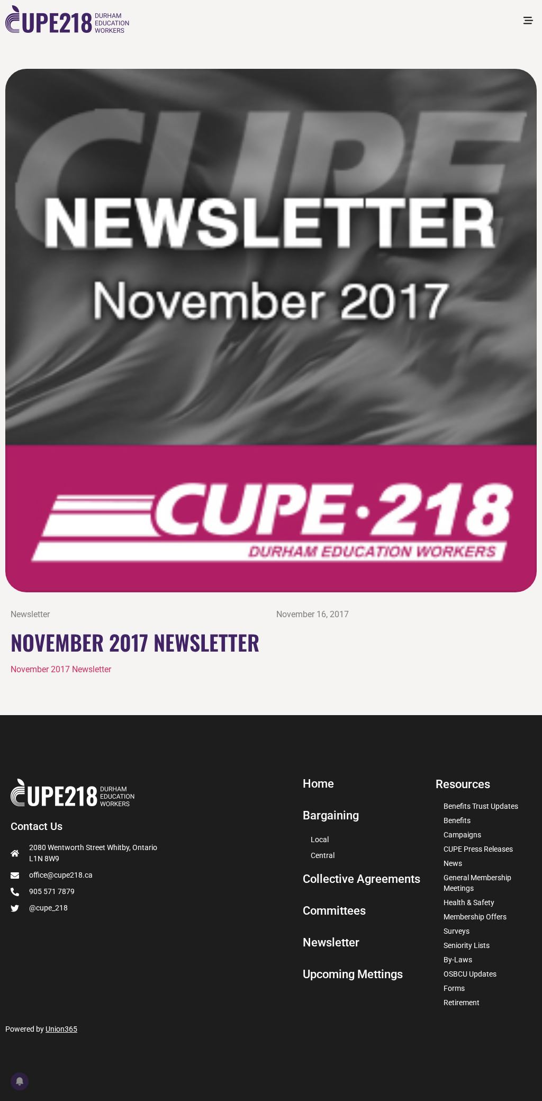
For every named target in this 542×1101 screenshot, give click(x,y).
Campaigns (462, 835)
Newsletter (30, 614)
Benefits (457, 820)
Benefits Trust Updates (481, 806)
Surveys (456, 931)
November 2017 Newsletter (61, 669)
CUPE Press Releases (478, 849)
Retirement (462, 1002)
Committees (334, 911)
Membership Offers (475, 917)
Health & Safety (469, 902)
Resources (463, 784)
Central (323, 855)
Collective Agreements (361, 879)
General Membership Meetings (477, 882)
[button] (528, 21)
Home (318, 784)
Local (320, 839)
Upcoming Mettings (353, 974)
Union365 (61, 1029)
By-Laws (458, 959)
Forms (454, 988)
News (453, 863)
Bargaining (331, 815)
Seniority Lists (467, 945)
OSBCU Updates (470, 974)
